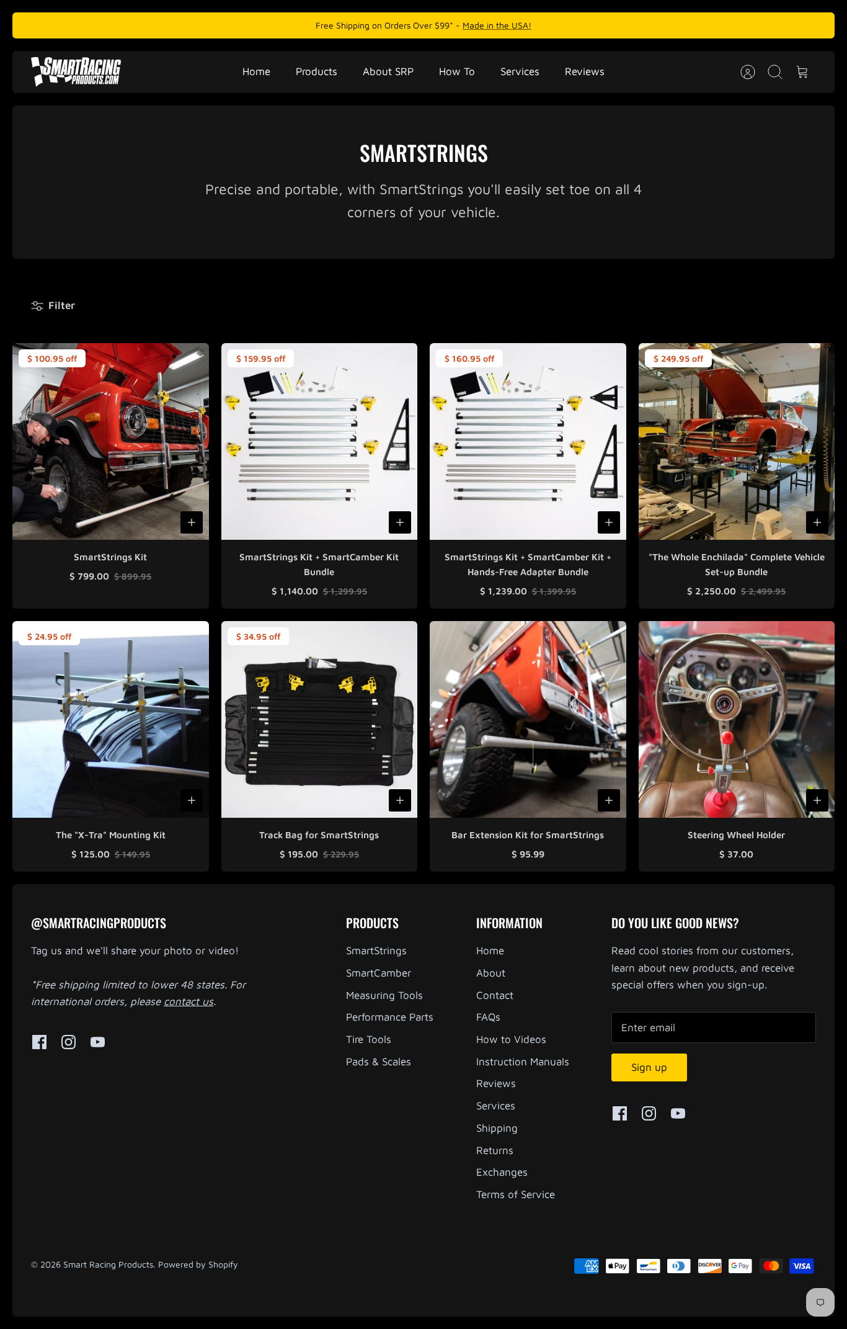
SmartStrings (376, 950)
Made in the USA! (497, 25)
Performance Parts (389, 1017)
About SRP (388, 71)
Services (519, 71)
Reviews (585, 71)
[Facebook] (39, 1042)
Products (316, 71)
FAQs (488, 1017)
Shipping (497, 1128)
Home (256, 71)
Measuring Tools (384, 995)
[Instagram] (68, 1042)
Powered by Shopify (198, 1264)
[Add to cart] (191, 522)
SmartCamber (378, 973)
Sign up (649, 1067)
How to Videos (511, 1039)
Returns (494, 1150)
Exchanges (502, 1172)
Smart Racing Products (108, 1264)
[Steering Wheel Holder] (737, 719)
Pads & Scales (378, 1061)
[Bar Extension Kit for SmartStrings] (528, 719)
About (490, 973)
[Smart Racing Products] (76, 72)
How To (457, 71)
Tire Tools (368, 1039)
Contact (494, 995)
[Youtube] (97, 1042)
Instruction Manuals (522, 1061)
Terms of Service (515, 1194)
